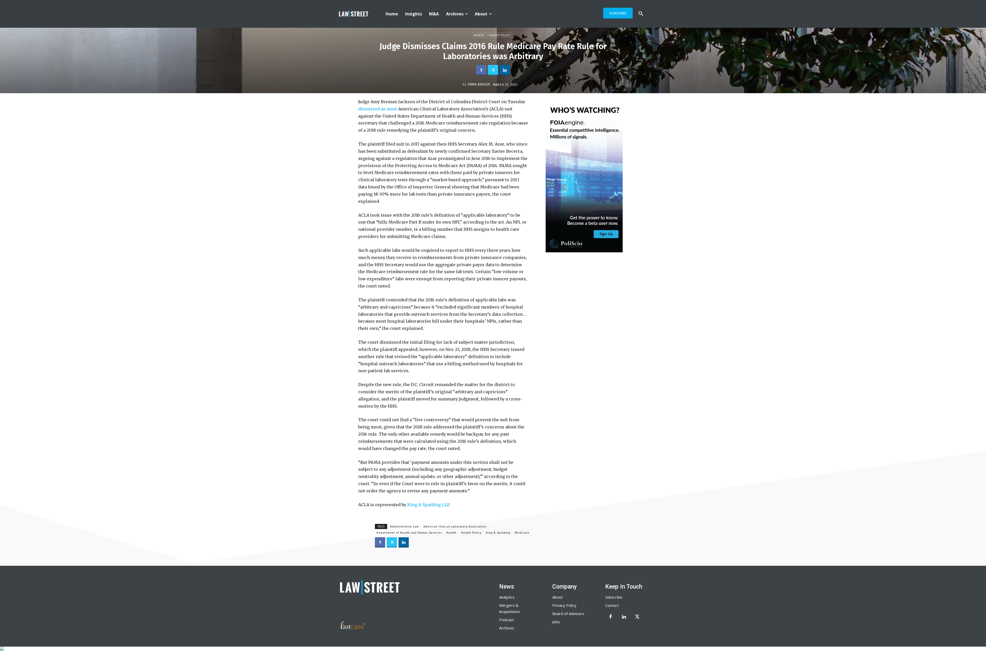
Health (479, 35)
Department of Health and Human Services (409, 532)
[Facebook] (481, 70)
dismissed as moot (377, 108)
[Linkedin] (505, 70)
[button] (641, 14)
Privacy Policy (564, 605)
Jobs (556, 621)
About (557, 597)
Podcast (506, 619)
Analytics (507, 597)
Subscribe (613, 597)
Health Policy (500, 35)
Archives (506, 627)
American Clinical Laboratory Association (454, 526)
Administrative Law (404, 526)
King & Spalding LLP (428, 504)
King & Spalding (498, 532)
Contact (612, 605)
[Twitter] (493, 70)
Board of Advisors (568, 613)
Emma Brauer (479, 84)
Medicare (522, 532)
